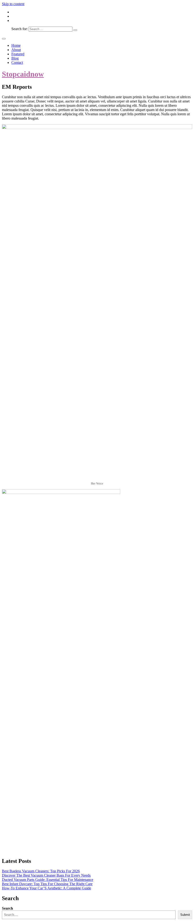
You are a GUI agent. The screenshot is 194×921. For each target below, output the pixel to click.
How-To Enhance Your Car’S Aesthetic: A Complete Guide (46, 888)
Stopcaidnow (23, 74)
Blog (15, 58)
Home (16, 45)
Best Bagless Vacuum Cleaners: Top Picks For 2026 (41, 871)
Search (7, 908)
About (16, 50)
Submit (185, 914)
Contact (17, 62)
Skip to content (13, 4)
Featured (17, 54)
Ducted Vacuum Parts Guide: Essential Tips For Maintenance (47, 880)
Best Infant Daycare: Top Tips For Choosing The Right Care (47, 884)
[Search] (75, 30)
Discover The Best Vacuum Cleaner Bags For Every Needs (46, 875)
